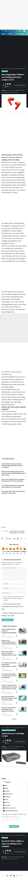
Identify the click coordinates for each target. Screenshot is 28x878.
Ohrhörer (22, 531)
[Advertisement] (14, 15)
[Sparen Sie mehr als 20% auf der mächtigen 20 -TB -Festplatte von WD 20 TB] (22, 709)
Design (6, 799)
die (12, 531)
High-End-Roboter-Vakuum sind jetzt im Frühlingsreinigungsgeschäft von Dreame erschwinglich (12, 465)
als (10, 531)
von (18, 532)
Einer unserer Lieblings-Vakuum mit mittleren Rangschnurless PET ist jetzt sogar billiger (13, 480)
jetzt (14, 531)
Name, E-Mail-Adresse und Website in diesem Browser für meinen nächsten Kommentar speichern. (14, 598)
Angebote (4, 71)
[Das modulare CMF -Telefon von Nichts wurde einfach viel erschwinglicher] (22, 675)
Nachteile (7, 791)
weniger (22, 532)
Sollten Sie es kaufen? (10, 808)
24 (9, 160)
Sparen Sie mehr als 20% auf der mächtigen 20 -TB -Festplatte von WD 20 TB (9, 709)
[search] (17, 31)
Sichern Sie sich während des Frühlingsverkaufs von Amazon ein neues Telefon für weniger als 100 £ (9, 687)
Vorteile (6, 788)
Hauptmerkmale (8, 794)
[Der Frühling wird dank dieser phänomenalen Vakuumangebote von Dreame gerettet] (22, 664)
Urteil (6, 785)
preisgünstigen (13, 532)
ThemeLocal (4, 90)
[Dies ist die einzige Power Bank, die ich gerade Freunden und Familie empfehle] (22, 698)
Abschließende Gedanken (11, 810)
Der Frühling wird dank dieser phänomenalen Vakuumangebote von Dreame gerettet (13, 486)
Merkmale (7, 802)
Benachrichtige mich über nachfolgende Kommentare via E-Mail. (13, 606)
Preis (14, 160)
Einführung (7, 796)
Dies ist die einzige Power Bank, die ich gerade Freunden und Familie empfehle (9, 698)
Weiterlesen (14, 826)
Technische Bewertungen (8, 730)
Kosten (18, 531)
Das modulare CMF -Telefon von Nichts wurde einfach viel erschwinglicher (13, 492)
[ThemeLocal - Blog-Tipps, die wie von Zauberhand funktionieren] (7, 31)
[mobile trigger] (3, 31)
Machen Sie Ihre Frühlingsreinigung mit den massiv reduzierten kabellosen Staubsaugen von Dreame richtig (14, 473)
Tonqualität (7, 805)
